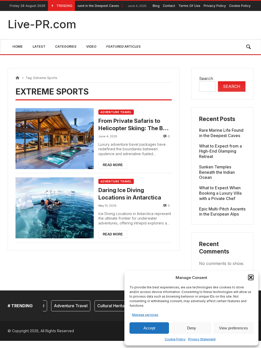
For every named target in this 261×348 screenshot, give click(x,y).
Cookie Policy (175, 339)
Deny (191, 328)
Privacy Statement (202, 339)
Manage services (145, 315)
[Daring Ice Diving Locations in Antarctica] (55, 207)
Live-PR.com (42, 24)
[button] (250, 277)
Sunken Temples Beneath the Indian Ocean (217, 172)
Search (206, 78)
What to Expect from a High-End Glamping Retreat (220, 151)
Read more (113, 165)
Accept (149, 328)
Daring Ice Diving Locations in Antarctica (129, 194)
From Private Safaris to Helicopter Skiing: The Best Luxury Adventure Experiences (134, 124)
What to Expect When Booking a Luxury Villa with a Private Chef (220, 193)
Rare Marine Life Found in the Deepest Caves (221, 133)
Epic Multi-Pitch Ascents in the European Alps (222, 211)
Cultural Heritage (109, 305)
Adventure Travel (116, 112)
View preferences (233, 328)
